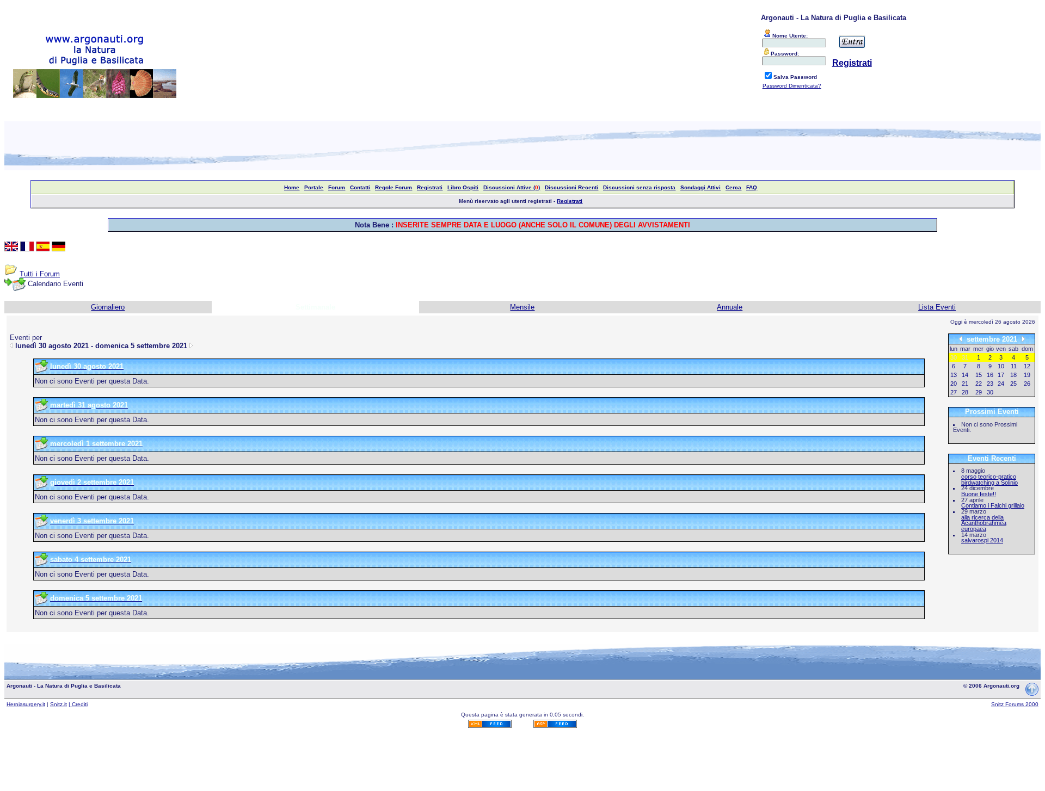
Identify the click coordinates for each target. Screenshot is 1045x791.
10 (1001, 366)
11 (1014, 366)
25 (1013, 383)
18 (1013, 375)
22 (978, 383)
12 (1027, 366)
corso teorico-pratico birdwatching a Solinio (989, 479)
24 (1001, 383)
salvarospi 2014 (982, 540)
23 (990, 383)
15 (978, 375)
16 (990, 375)
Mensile (522, 307)
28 (965, 392)
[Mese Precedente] (960, 338)
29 (978, 392)
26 (1027, 383)
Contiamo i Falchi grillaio (992, 505)
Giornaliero (108, 307)
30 (990, 392)
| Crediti (78, 704)
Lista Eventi (937, 307)
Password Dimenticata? (792, 86)
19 (1027, 375)
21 (965, 383)
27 (953, 392)
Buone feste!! (978, 494)
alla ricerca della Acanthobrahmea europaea (983, 523)
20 (953, 383)
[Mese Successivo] (1023, 338)
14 (965, 375)
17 (1001, 375)
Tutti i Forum (40, 274)
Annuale (729, 307)
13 (953, 375)
